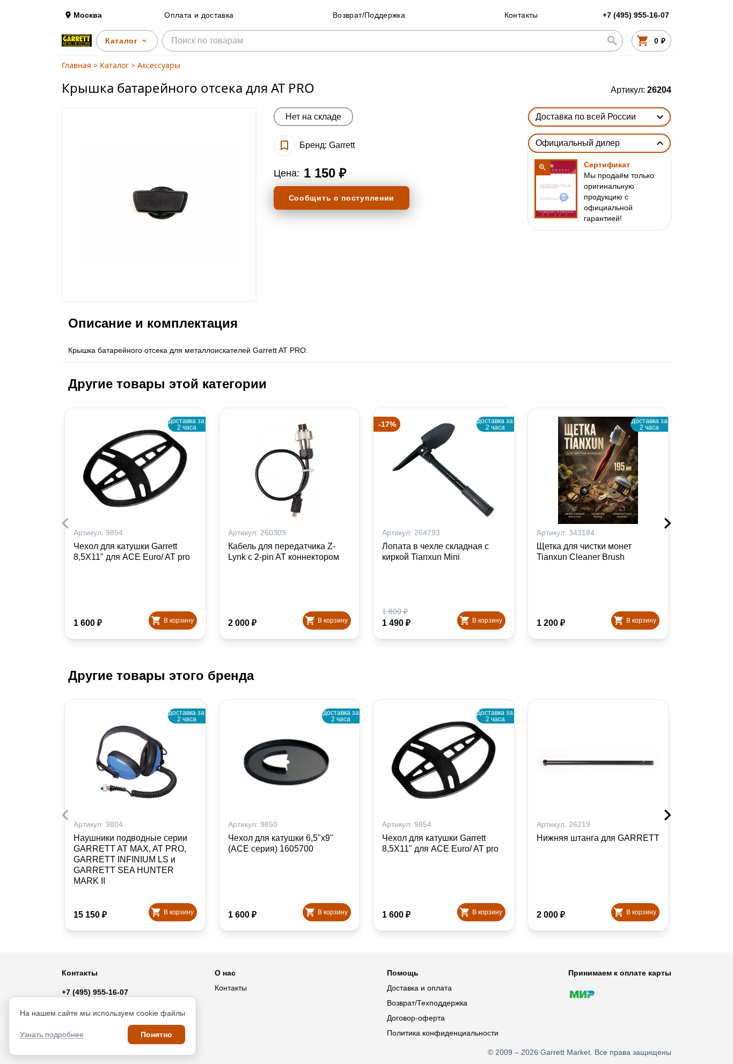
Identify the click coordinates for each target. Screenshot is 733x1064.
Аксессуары (158, 65)
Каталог (114, 65)
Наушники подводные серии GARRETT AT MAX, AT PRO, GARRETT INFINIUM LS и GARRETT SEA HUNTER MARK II (130, 859)
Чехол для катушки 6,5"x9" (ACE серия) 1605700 (280, 843)
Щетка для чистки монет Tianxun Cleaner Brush (584, 551)
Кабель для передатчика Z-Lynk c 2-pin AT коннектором (283, 551)
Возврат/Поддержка (369, 15)
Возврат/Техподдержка (427, 1003)
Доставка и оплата (419, 988)
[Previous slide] (66, 523)
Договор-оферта (416, 1018)
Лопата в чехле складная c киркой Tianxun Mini (435, 551)
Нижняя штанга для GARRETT (598, 838)
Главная (76, 65)
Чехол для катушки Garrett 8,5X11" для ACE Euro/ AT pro (132, 551)
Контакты (521, 15)
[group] (159, 204)
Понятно (156, 1034)
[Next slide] (667, 523)
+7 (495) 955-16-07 (95, 992)
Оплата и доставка (198, 15)
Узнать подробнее (52, 1034)
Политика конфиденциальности (443, 1033)
